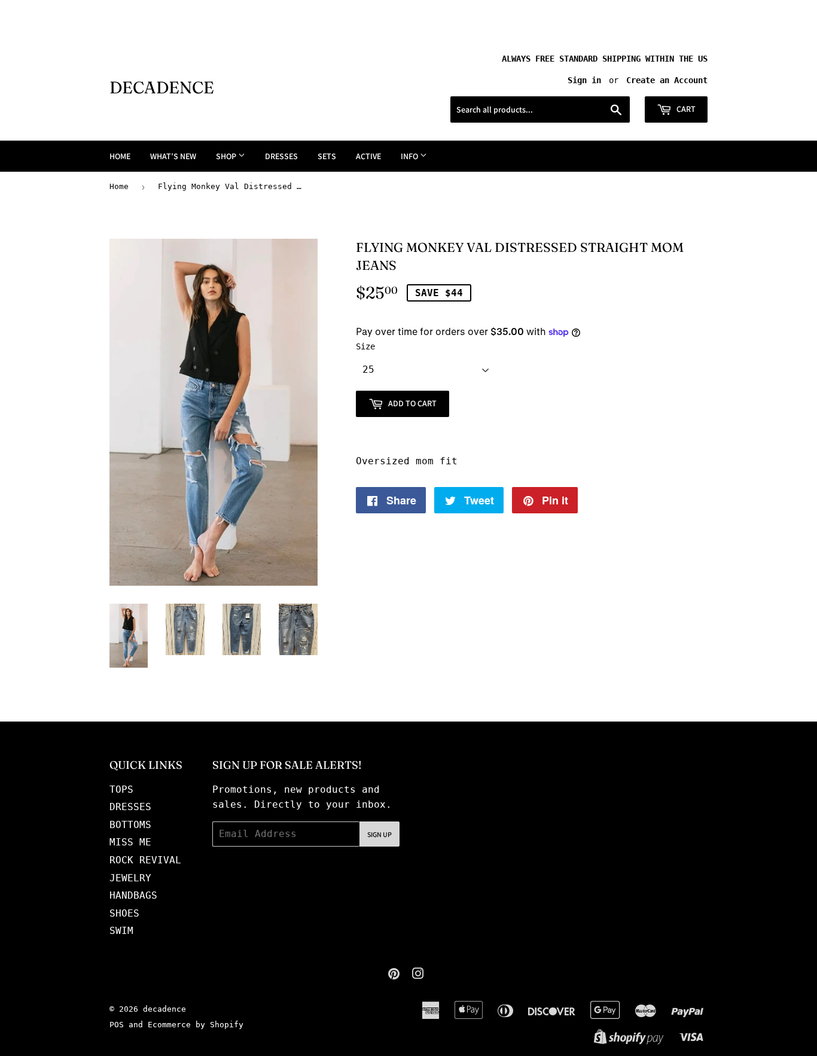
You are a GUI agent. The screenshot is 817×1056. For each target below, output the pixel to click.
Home (119, 186)
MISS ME (130, 842)
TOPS (121, 789)
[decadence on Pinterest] (394, 975)
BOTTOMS (130, 824)
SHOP (227, 156)
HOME (119, 156)
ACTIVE (368, 156)
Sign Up (379, 834)
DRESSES (281, 156)
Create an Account (667, 80)
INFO (410, 156)
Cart (685, 109)
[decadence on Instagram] (418, 975)
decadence (161, 87)
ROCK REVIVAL (145, 860)
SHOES (124, 913)
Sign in (584, 80)
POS (116, 1024)
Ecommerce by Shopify (195, 1024)
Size (365, 346)
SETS (327, 156)
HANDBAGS (133, 895)
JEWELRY (130, 878)
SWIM (121, 930)
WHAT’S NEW (173, 156)
